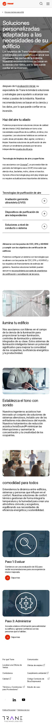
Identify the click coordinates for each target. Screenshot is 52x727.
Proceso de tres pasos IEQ (14, 12)
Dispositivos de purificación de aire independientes (22, 213)
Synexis (23, 164)
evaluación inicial (26, 86)
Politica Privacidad (9, 710)
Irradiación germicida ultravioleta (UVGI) (16, 201)
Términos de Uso (23, 710)
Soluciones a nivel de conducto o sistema (17, 226)
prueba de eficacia (24, 149)
